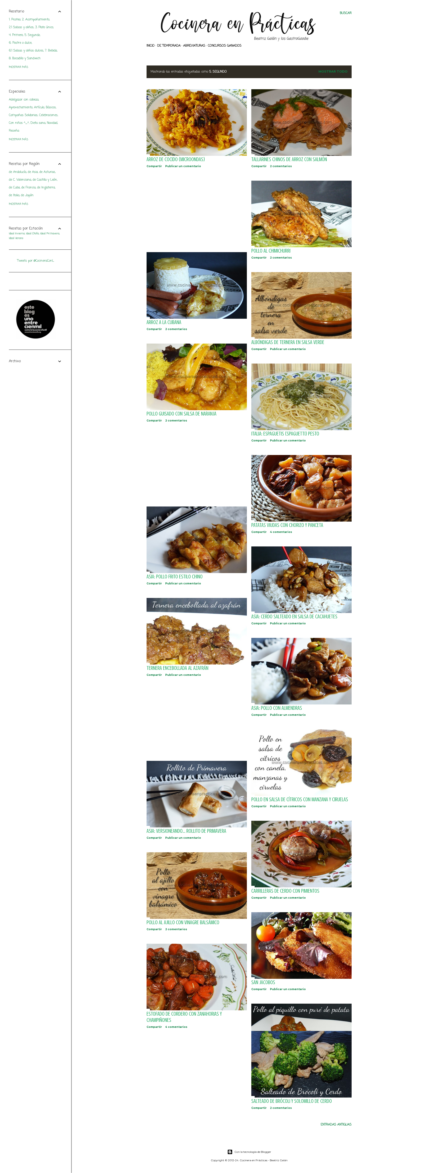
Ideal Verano (16, 238)
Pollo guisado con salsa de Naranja (181, 414)
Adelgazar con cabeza (23, 99)
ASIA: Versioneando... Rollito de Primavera (186, 831)
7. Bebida (51, 50)
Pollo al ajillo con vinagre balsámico (183, 923)
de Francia (28, 187)
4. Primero (16, 35)
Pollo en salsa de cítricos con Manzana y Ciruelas (299, 800)
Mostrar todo (333, 71)
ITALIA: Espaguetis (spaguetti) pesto (285, 434)
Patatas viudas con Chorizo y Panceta (287, 525)
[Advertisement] (197, 210)
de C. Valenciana (20, 180)
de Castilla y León (45, 180)
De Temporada (169, 46)
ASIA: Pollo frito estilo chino (175, 577)
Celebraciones (48, 115)
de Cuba (14, 187)
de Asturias (47, 172)
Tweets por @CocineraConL (35, 261)
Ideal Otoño (32, 234)
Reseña (14, 131)
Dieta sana (37, 123)
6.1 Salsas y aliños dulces (26, 50)
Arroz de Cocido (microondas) (176, 159)
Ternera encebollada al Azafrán (177, 668)
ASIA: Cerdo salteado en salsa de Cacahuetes (294, 617)
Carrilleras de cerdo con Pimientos (285, 891)
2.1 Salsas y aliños (21, 27)
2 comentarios (281, 166)
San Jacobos (263, 982)
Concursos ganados (225, 46)
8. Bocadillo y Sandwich (24, 58)
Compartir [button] (154, 166)
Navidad (52, 123)
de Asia (33, 172)
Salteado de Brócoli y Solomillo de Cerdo (291, 1101)
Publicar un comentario (183, 166)
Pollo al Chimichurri (270, 251)
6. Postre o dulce (20, 43)
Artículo (39, 107)
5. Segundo (32, 35)
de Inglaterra (46, 187)
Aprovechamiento (20, 107)
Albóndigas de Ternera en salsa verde (287, 342)
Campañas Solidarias (23, 115)
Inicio (151, 46)
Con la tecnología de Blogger (252, 1151)
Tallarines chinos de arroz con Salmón (289, 159)
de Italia (14, 195)
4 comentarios (281, 532)
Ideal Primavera (49, 234)
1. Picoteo (14, 19)
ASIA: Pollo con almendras (276, 708)
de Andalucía (17, 172)
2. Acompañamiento (35, 19)
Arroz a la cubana (164, 322)
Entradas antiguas (336, 1124)
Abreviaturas (194, 46)
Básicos (51, 107)
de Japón (27, 195)
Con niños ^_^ (19, 123)
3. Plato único (44, 27)
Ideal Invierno (17, 234)
